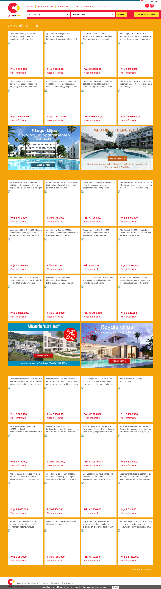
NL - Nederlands (151, 1)
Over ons (63, 6)
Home (30, 6)
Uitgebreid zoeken (146, 14)
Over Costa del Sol (83, 6)
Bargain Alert (45, 6)
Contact (102, 6)
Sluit (115, 587)
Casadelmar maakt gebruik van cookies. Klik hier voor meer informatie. (74, 587)
